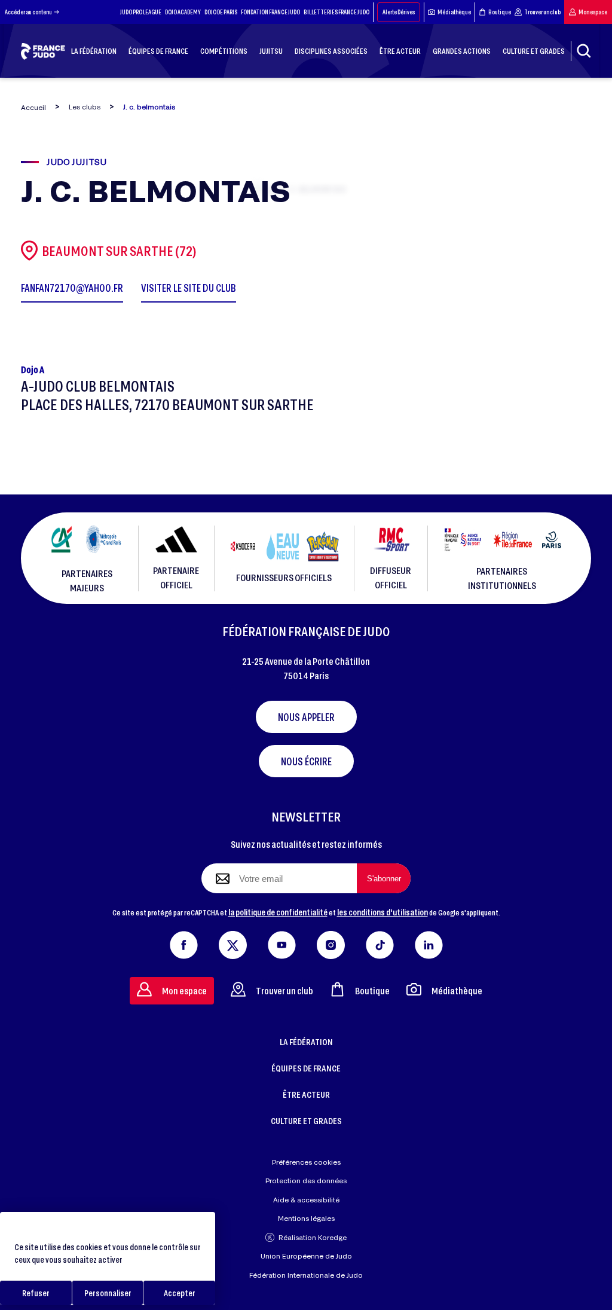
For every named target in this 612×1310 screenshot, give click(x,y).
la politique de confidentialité (278, 911)
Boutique (499, 12)
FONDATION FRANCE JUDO (270, 12)
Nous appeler (306, 717)
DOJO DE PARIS (220, 12)
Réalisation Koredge (313, 1237)
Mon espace (593, 12)
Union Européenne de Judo (306, 1256)
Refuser (36, 1293)
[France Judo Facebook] (184, 942)
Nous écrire (306, 761)
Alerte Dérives (398, 12)
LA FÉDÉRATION (306, 1041)
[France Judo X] (233, 942)
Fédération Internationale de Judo (306, 1275)
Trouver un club (542, 12)
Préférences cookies (306, 1162)
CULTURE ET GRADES (306, 1120)
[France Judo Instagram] (331, 942)
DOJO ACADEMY (183, 12)
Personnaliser (107, 1293)
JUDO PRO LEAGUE (140, 12)
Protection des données (306, 1180)
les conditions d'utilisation (382, 911)
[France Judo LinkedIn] (429, 942)
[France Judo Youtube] (282, 942)
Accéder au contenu (28, 12)
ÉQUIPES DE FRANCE (306, 1067)
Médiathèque (454, 12)
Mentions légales (306, 1218)
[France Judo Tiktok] (380, 942)
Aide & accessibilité (306, 1200)
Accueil (33, 107)
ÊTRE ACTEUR (306, 1094)
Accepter (179, 1293)
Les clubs (84, 106)
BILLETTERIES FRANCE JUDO (336, 12)
